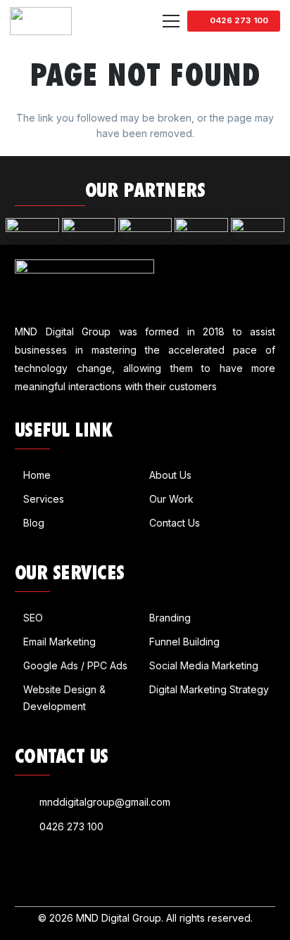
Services (43, 499)
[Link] (41, 21)
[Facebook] (21, 869)
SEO (33, 618)
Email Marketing (59, 642)
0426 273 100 (71, 826)
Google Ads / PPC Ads (75, 665)
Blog (33, 523)
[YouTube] (59, 869)
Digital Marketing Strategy (209, 689)
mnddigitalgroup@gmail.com (104, 802)
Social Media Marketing (203, 665)
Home (37, 475)
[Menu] (171, 21)
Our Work (171, 499)
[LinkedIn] (40, 869)
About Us (170, 475)
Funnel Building (184, 642)
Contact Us (174, 523)
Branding (170, 618)
